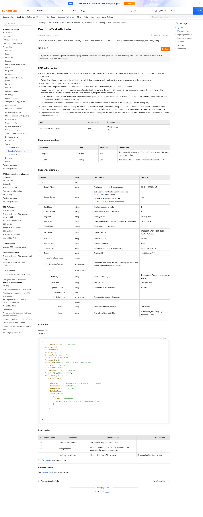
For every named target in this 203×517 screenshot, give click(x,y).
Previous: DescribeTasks (50, 481)
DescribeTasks (145, 160)
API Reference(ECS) (88, 23)
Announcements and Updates (102, 17)
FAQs (86, 17)
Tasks (109, 23)
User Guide (51, 17)
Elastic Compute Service (26, 17)
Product (165, 35)
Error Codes (46, 460)
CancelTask (99, 194)
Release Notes (47, 472)
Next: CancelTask (159, 481)
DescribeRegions (147, 152)
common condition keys (120, 109)
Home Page (42, 23)
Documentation (8, 17)
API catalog (101, 23)
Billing (79, 17)
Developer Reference (66, 17)
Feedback (108, 492)
